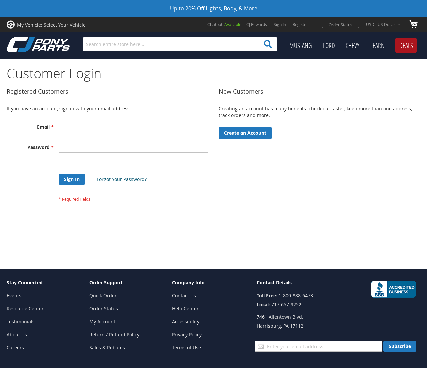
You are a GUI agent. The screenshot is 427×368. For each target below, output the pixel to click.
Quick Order (103, 295)
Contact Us (184, 295)
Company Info (188, 282)
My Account (102, 321)
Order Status (340, 24)
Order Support (106, 282)
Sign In (280, 24)
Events (14, 295)
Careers (15, 347)
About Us (17, 334)
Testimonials (21, 321)
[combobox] (180, 44)
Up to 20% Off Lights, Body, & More (213, 8)
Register (300, 24)
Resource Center (25, 308)
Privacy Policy (187, 334)
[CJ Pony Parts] (23, 44)
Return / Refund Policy (114, 334)
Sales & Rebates (107, 347)
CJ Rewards (256, 24)
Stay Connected (25, 282)
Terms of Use (186, 347)
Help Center (185, 308)
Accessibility (185, 321)
